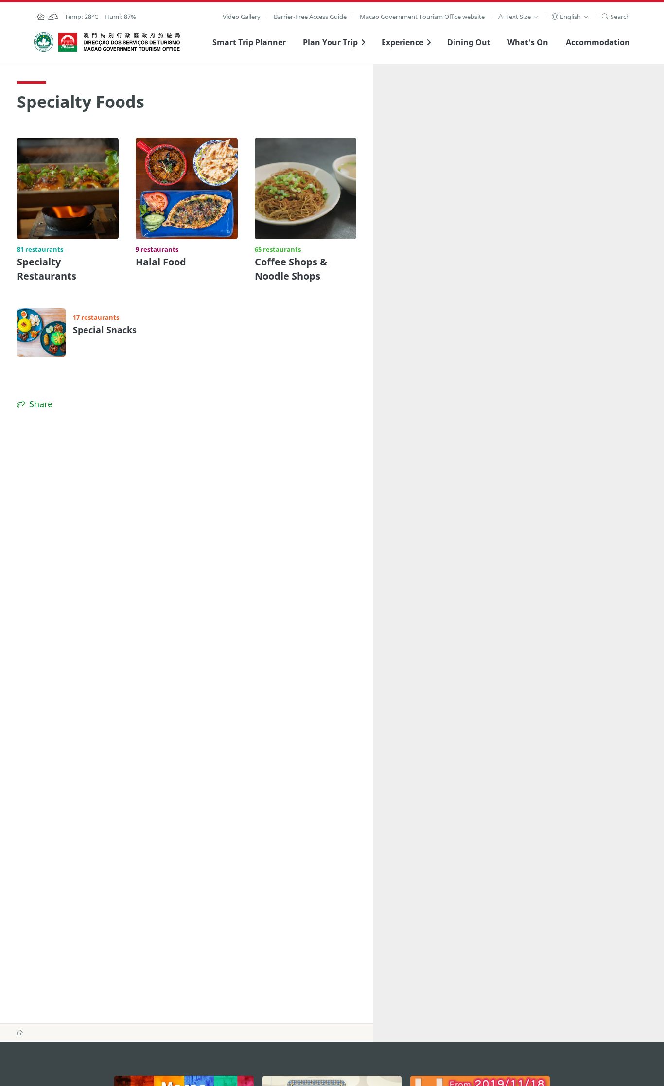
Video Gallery (242, 16)
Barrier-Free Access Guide (310, 16)
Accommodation (598, 42)
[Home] (20, 1032)
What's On (527, 42)
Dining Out (468, 42)
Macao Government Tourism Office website (422, 16)
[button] (518, 16)
